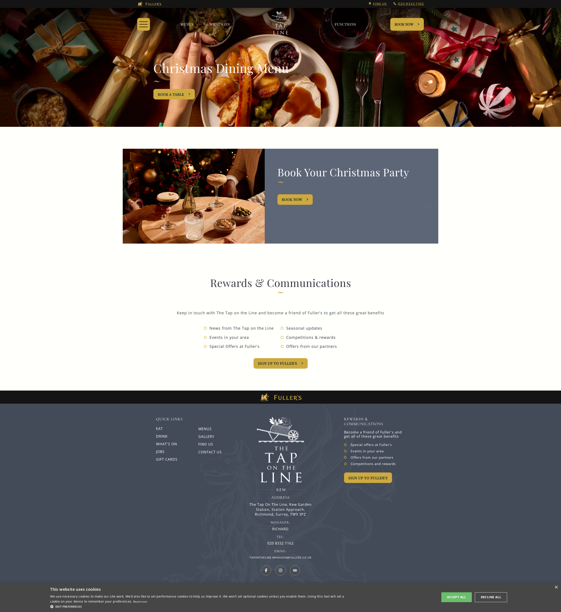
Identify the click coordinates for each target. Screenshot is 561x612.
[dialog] (280, 597)
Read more (140, 601)
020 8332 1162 (411, 4)
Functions (345, 24)
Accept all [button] (456, 597)
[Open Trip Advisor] (295, 570)
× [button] (556, 587)
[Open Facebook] (266, 570)
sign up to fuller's (277, 363)
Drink (162, 436)
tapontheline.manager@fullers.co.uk (280, 557)
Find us (380, 4)
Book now (292, 199)
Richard (280, 529)
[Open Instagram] (280, 570)
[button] (199, 606)
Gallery (206, 436)
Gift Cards (167, 459)
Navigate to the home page (280, 24)
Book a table (171, 94)
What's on (219, 24)
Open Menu (143, 24)
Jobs (160, 451)
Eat (159, 428)
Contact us (210, 452)
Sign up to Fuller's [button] (368, 478)
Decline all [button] (491, 597)
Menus (187, 24)
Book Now (404, 24)
